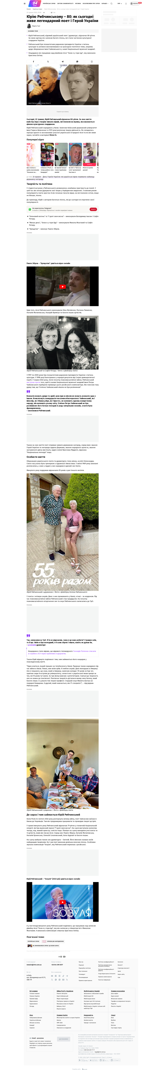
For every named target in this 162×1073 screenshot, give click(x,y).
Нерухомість (88, 1015)
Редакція (81, 965)
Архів (119, 971)
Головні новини (34, 993)
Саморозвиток (61, 1025)
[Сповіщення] (126, 3)
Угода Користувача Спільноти (106, 973)
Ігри (119, 977)
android (83, 1060)
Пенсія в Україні (116, 1006)
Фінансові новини (116, 998)
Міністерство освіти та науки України (68, 1017)
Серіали (32, 1028)
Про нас (81, 962)
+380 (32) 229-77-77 (89, 1050)
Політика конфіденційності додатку (106, 970)
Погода (32, 1006)
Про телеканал (83, 971)
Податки (113, 1004)
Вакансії (120, 965)
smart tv (104, 1060)
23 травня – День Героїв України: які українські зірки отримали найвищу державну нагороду (60, 178)
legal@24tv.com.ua (100, 1052)
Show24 (29, 9)
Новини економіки (118, 991)
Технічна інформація (104, 980)
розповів (32, 645)
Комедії (32, 1025)
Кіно (31, 1015)
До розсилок (63, 1039)
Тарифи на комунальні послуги (120, 1001)
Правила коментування (105, 976)
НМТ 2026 (60, 1023)
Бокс (112, 1017)
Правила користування (85, 980)
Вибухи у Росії (61, 1006)
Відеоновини (34, 1001)
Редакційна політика (85, 968)
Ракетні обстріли (62, 993)
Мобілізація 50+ (89, 996)
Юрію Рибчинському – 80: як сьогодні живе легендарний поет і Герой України (66, 9)
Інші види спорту (116, 1028)
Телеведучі (82, 974)
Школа (59, 1020)
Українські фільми (35, 1020)
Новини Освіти (62, 1015)
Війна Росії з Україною (65, 991)
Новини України (35, 996)
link (52, 976)
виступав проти (33, 382)
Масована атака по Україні (65, 1004)
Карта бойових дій (62, 996)
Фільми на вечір (35, 1023)
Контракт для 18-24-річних (92, 1001)
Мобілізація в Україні (92, 991)
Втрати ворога (61, 1009)
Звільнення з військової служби (94, 993)
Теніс (112, 1023)
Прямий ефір (34, 998)
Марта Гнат (36, 26)
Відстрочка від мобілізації (92, 1004)
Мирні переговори (62, 998)
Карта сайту (121, 974)
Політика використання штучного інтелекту (105, 965)
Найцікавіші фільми (36, 1017)
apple (93, 1060)
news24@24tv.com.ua (34, 965)
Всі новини (34, 991)
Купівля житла (88, 1020)
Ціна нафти (114, 993)
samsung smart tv (115, 1060)
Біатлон (113, 1025)
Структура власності (123, 968)
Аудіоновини (34, 1004)
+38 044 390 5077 (57, 965)
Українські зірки (49, 3)
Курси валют (115, 996)
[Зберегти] (92, 61)
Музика (78, 3)
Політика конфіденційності (106, 962)
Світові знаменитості (65, 3)
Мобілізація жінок (89, 998)
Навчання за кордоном (64, 1028)
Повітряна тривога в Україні (65, 1001)
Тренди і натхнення (90, 1023)
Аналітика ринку (89, 1017)
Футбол (113, 1020)
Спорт (113, 1015)
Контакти (120, 962)
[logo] (35, 3)
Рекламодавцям (83, 977)
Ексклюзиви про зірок (91, 3)
